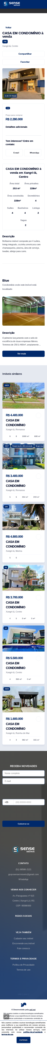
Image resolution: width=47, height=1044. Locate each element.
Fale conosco (23, 948)
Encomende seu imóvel (23, 943)
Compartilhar (25, 54)
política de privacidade (32, 1032)
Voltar (8, 27)
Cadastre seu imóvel (23, 938)
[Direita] (41, 311)
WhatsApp (34, 153)
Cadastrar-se (23, 824)
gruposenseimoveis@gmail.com (23, 874)
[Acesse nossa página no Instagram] (27, 922)
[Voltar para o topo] (6, 1016)
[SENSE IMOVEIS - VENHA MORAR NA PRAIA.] (23, 850)
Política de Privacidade (23, 965)
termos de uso (7, 1034)
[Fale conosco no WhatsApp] (19, 922)
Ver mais (21, 354)
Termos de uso (23, 970)
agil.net (32, 1010)
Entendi (23, 1040)
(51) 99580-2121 (23, 869)
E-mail (16, 153)
